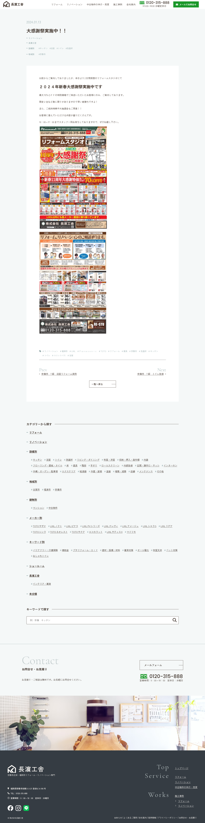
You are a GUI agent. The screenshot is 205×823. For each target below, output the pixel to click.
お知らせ (118, 817)
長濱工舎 (32, 43)
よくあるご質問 (130, 817)
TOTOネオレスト (59, 531)
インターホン (170, 465)
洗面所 (70, 48)
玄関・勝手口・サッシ (148, 465)
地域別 (31, 54)
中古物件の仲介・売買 (186, 787)
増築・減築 (120, 471)
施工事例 (179, 796)
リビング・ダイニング (88, 459)
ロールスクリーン (110, 465)
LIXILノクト (56, 526)
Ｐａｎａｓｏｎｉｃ (88, 351)
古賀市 (36, 489)
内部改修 (128, 465)
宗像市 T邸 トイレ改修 (150, 373)
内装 (146, 459)
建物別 (33, 499)
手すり (93, 465)
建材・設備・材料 (111, 550)
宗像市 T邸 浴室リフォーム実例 (59, 373)
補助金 (65, 550)
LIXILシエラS (149, 526)
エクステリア (69, 471)
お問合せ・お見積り (188, 817)
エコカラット (96, 531)
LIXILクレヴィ (111, 526)
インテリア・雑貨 (42, 583)
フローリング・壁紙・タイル (47, 465)
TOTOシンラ (39, 531)
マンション (38, 507)
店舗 (132, 471)
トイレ (61, 48)
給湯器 (83, 471)
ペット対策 (172, 550)
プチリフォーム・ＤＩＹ (85, 550)
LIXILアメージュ (130, 526)
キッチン (44, 48)
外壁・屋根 (96, 471)
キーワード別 (37, 542)
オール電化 (143, 550)
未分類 (33, 594)
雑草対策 (128, 550)
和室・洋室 (109, 459)
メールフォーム (153, 665)
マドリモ (131, 531)
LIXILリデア (166, 526)
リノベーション (35, 38)
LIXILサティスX (115, 531)
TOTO (103, 351)
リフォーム (115, 351)
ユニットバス (60, 355)
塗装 (108, 471)
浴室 (53, 48)
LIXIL (73, 351)
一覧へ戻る (97, 384)
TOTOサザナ (39, 526)
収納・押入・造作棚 (129, 459)
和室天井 (157, 550)
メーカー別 (35, 518)
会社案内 (143, 817)
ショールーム (37, 566)
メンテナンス (146, 471)
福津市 (65, 351)
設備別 (31, 48)
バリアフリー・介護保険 (45, 550)
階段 (84, 465)
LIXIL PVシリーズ (91, 526)
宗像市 (43, 54)
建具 (125, 351)
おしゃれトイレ (41, 556)
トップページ (181, 768)
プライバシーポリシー (167, 817)
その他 (160, 471)
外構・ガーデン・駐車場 (45, 471)
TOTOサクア (78, 531)
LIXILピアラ (72, 526)
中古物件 (52, 507)
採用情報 (152, 817)
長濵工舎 (17, 4)
